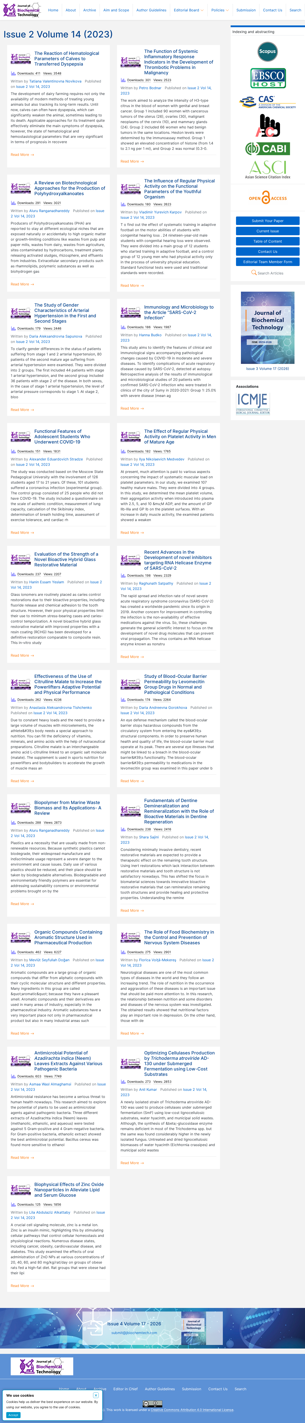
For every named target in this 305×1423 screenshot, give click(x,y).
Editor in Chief (125, 1389)
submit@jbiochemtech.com (134, 1332)
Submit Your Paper (268, 220)
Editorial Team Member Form (267, 261)
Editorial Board (187, 10)
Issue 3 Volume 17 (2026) (267, 368)
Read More (20, 154)
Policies (218, 10)
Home (53, 10)
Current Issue (268, 231)
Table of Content (267, 241)
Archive (89, 10)
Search (295, 10)
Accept (13, 1415)
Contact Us (272, 10)
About (71, 10)
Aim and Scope (116, 10)
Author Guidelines (151, 10)
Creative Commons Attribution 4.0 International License (192, 1410)
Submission (246, 10)
